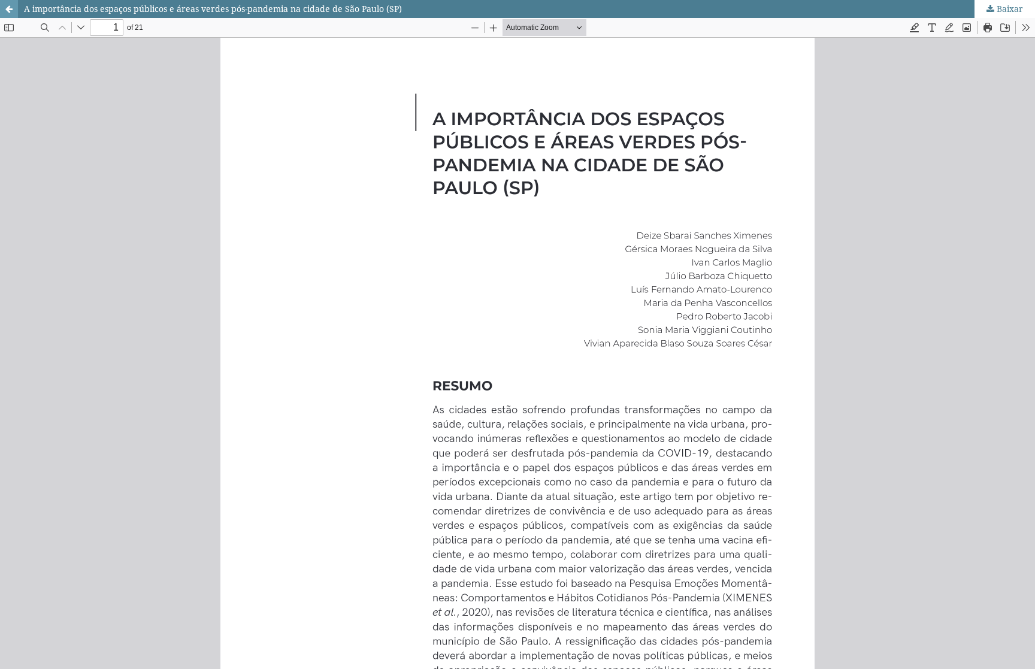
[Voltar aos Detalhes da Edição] (9, 9)
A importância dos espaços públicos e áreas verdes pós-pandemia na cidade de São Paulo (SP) (213, 8)
